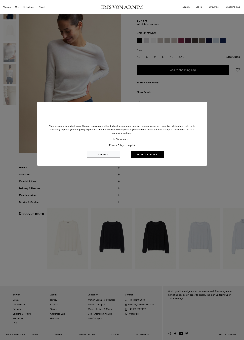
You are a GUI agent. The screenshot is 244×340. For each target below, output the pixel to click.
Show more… (123, 139)
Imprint (131, 145)
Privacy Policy (116, 145)
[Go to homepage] (122, 7)
